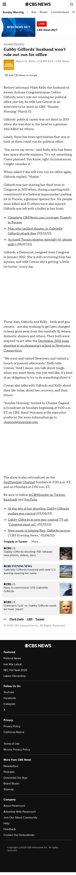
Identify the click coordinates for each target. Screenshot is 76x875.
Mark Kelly (17, 619)
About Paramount (14, 805)
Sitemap (9, 789)
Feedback (10, 829)
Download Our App (15, 777)
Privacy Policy (12, 726)
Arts (33, 12)
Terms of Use (11, 743)
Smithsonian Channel (19, 482)
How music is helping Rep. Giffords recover (39, 531)
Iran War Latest (13, 664)
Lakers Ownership (15, 676)
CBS (30, 619)
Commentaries (60, 12)
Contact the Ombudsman (19, 835)
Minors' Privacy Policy (17, 749)
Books (43, 12)
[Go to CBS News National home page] (38, 4)
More (35, 541)
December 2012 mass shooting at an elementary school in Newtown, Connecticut (37, 346)
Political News (12, 658)
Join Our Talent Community (20, 817)
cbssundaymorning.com (21, 422)
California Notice (14, 732)
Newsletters (11, 766)
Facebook (10, 500)
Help (6, 823)
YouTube (30, 500)
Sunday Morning (13, 12)
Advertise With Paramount (20, 811)
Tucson (39, 619)
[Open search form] (71, 4)
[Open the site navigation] (14, 4)
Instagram (10, 704)
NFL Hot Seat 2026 (15, 670)
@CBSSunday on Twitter (47, 495)
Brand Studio (11, 783)
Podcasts (9, 772)
